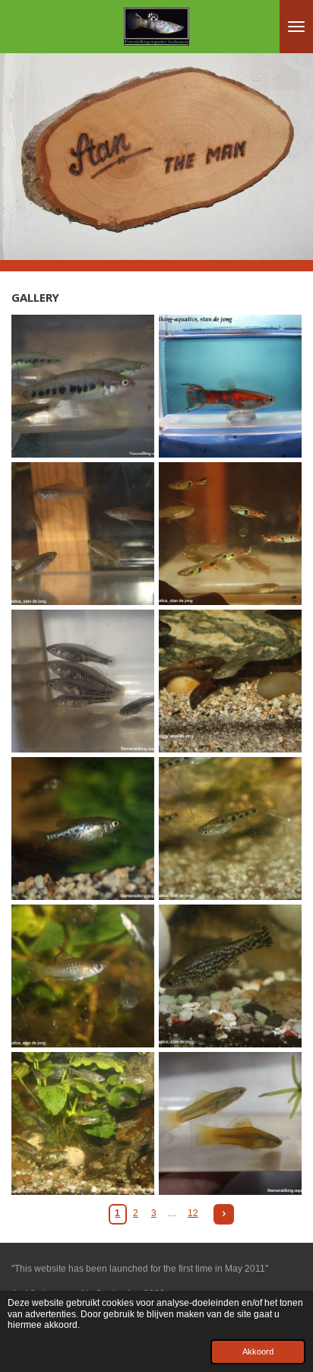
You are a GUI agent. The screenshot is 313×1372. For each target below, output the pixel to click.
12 (193, 1213)
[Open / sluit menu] (296, 26)
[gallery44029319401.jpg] (82, 828)
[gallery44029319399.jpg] (82, 681)
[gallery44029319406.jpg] (230, 1123)
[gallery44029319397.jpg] (82, 533)
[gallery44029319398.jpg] (230, 533)
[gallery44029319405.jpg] (82, 1123)
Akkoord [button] (257, 1351)
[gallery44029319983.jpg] (82, 386)
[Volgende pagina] (223, 1214)
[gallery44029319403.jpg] (82, 976)
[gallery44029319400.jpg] (230, 681)
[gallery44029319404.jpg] (230, 976)
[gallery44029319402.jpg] (230, 828)
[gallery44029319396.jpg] (230, 386)
